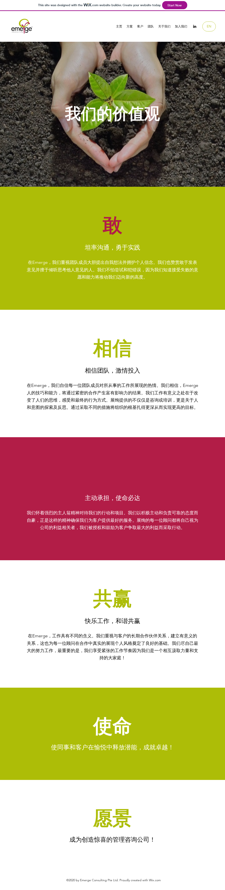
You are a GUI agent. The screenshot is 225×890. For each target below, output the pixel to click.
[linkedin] (194, 26)
